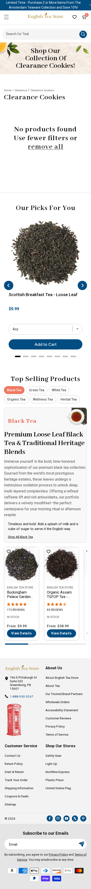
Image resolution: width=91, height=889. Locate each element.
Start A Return (14, 772)
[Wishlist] (74, 17)
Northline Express (58, 772)
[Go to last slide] (8, 285)
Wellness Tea (43, 399)
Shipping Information (19, 788)
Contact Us (12, 755)
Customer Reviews (58, 718)
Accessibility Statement (62, 710)
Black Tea (14, 390)
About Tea (53, 686)
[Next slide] (82, 285)
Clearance (21, 90)
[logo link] (22, 668)
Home (8, 90)
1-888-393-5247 (21, 696)
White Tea (59, 390)
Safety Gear (53, 755)
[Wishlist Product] (8, 552)
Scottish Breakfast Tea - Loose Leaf (43, 294)
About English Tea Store (62, 677)
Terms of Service (57, 734)
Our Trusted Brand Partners (64, 694)
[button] (6, 17)
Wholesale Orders (58, 702)
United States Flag (58, 788)
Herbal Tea (68, 399)
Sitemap (10, 804)
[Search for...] (83, 34)
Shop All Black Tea (20, 537)
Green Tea (36, 390)
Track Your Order (16, 780)
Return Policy (14, 764)
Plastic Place (54, 780)
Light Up (51, 764)
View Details (21, 633)
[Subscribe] (81, 844)
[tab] (18, 356)
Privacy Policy (55, 726)
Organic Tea (16, 399)
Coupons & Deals (16, 796)
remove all (45, 147)
